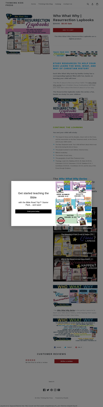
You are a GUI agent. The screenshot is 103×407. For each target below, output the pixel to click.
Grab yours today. (33, 211)
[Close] (89, 184)
